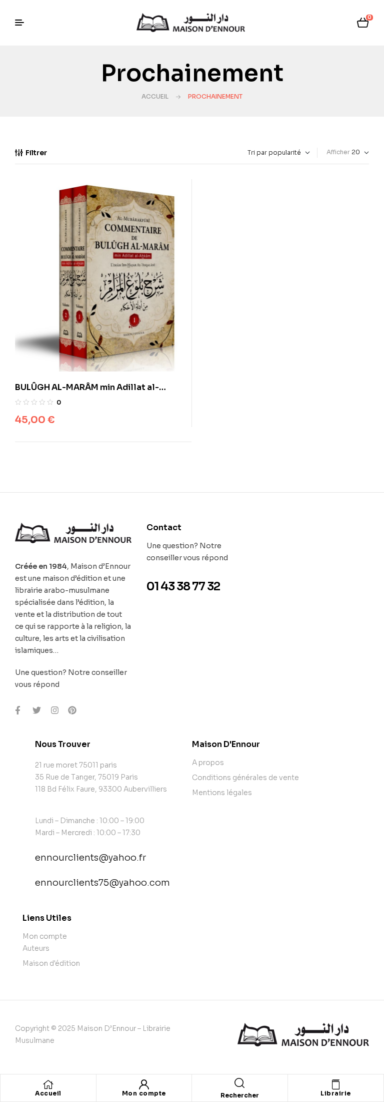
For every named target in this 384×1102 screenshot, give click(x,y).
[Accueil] (48, 1084)
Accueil (155, 96)
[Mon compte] (144, 1084)
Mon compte (144, 1093)
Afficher (338, 152)
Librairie (335, 1093)
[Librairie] (335, 1084)
